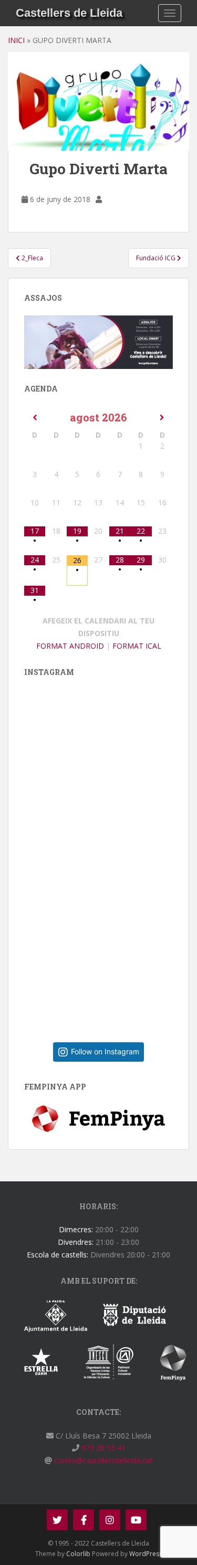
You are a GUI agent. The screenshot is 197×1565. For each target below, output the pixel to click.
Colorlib (78, 1553)
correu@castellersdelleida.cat (102, 1460)
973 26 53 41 (102, 1448)
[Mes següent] (162, 418)
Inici (16, 40)
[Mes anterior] (34, 418)
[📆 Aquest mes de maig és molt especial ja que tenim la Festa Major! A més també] (111, 948)
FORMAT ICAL (136, 646)
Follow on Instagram (105, 1051)
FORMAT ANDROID (70, 646)
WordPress (145, 1553)
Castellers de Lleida (69, 12)
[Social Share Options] (34, 852)
